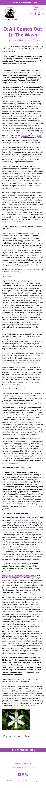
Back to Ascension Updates (25, 750)
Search (17, 764)
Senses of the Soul (18, 781)
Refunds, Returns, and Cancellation (23, 767)
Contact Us (27, 764)
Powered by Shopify (32, 781)
